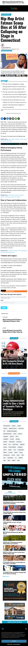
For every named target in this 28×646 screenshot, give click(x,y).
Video (4, 511)
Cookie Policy (10, 644)
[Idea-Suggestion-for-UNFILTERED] (14, 489)
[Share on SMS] (16, 118)
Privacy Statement (16, 644)
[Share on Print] (10, 118)
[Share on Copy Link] (18, 118)
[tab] (10, 492)
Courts (4, 571)
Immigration (5, 358)
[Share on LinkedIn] (7, 118)
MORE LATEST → (6, 576)
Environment (19, 4)
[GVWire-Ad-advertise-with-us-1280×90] (14, 76)
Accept (14, 641)
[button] (26, 629)
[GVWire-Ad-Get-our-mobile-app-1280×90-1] (14, 144)
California (5, 398)
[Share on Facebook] (2, 118)
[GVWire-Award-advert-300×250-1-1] (15, 600)
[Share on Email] (13, 118)
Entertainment (6, 14)
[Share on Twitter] (4, 118)
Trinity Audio (13, 113)
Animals (4, 561)
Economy (5, 551)
